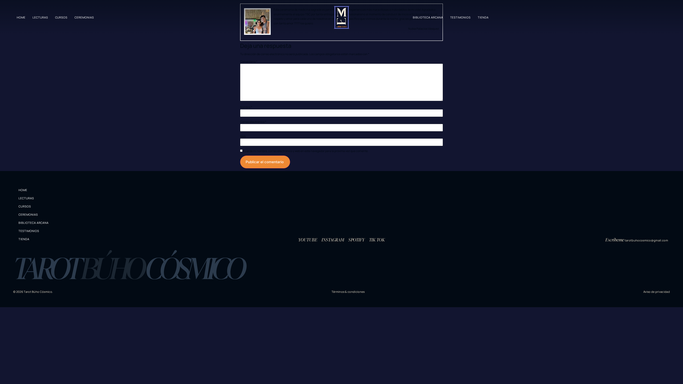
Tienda (483, 17)
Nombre (246, 107)
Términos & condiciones (348, 292)
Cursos (61, 17)
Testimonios (460, 17)
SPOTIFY (356, 239)
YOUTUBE (307, 239)
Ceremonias (84, 17)
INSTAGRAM (333, 239)
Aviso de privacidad (656, 292)
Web (243, 136)
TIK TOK (377, 239)
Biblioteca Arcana (428, 17)
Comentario (248, 61)
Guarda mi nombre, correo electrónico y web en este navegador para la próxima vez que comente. (305, 151)
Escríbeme (614, 239)
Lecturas (40, 17)
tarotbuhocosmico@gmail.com (646, 240)
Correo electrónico (253, 121)
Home (21, 17)
